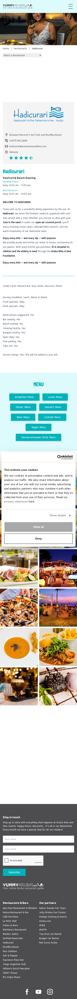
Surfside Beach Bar (13, 938)
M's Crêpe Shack (11, 977)
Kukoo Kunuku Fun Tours (52, 908)
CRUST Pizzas (10, 973)
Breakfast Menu (24, 397)
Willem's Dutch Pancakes (16, 968)
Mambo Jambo (10, 934)
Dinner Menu (23, 407)
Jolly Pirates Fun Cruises (52, 912)
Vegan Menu (38, 427)
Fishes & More (10, 925)
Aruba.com (45, 921)
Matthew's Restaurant (15, 929)
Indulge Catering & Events (53, 916)
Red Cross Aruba (48, 942)
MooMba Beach (11, 947)
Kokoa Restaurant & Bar (16, 912)
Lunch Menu (55, 397)
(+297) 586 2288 (18, 140)
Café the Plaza (10, 916)
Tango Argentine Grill (14, 964)
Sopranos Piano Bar (13, 960)
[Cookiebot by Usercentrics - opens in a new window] (57, 457)
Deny (38, 538)
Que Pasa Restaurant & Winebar (20, 908)
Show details (58, 515)
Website (13, 152)
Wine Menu (23, 417)
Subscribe (14, 872)
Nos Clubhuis (10, 951)
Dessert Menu (53, 407)
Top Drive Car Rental (50, 934)
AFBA (42, 925)
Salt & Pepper (10, 955)
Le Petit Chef (9, 921)
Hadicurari (8, 942)
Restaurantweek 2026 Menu (38, 437)
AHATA (43, 929)
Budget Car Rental (49, 938)
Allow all (38, 526)
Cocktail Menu (52, 417)
